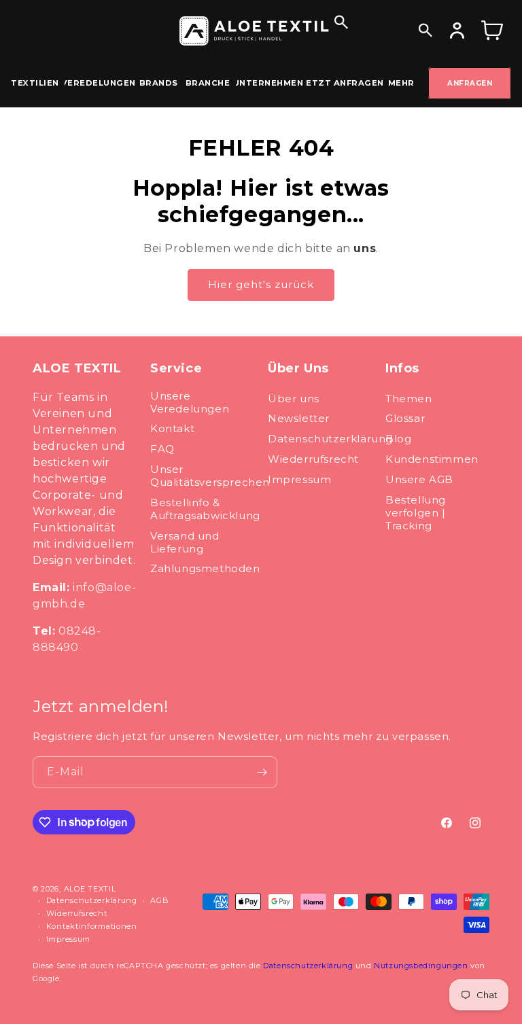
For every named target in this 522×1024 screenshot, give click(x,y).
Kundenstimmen (431, 459)
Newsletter (299, 418)
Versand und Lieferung (185, 542)
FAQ (162, 448)
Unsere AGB (419, 479)
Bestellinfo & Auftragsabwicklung (205, 509)
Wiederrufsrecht (313, 459)
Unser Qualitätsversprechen (210, 476)
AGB (159, 900)
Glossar (405, 418)
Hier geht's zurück (261, 284)
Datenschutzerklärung (330, 438)
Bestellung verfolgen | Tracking (415, 512)
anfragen (469, 83)
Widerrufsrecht (76, 913)
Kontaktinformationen (91, 926)
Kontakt (172, 428)
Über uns (293, 398)
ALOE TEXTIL (90, 889)
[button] (341, 18)
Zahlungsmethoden (205, 568)
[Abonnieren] (262, 772)
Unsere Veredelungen (189, 402)
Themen (408, 398)
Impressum (299, 479)
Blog (398, 438)
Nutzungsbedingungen (421, 965)
